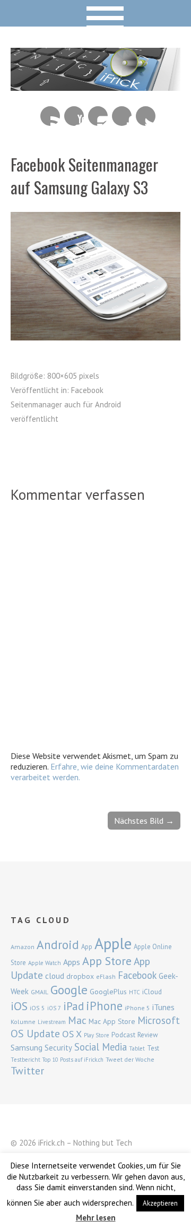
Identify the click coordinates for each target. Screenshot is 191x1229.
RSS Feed (50, 116)
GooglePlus (108, 991)
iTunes (163, 1007)
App (86, 946)
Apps (71, 962)
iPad (73, 1005)
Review (147, 1034)
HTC (134, 992)
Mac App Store (112, 1021)
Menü (95, 13)
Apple (113, 943)
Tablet (137, 1048)
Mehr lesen (96, 1218)
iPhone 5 (137, 1008)
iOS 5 (37, 1008)
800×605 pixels (73, 376)
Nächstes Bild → (144, 820)
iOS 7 (54, 1008)
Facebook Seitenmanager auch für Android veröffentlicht (66, 404)
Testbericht (25, 1059)
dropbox (80, 976)
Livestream (52, 1022)
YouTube (74, 116)
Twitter (145, 116)
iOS (19, 1005)
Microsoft (158, 1020)
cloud (54, 975)
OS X (72, 1034)
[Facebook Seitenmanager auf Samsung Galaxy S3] (95, 337)
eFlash (106, 976)
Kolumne (23, 1022)
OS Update (35, 1033)
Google (69, 990)
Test (153, 1048)
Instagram (98, 116)
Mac (77, 1020)
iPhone (104, 1005)
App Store (107, 960)
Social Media (100, 1046)
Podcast (123, 1034)
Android (58, 944)
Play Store (96, 1035)
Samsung (26, 1047)
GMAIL (39, 992)
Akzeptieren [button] (160, 1203)
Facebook (122, 116)
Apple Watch (44, 963)
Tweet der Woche (130, 1059)
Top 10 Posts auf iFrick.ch (72, 1059)
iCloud (152, 991)
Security (58, 1048)
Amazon (22, 947)
